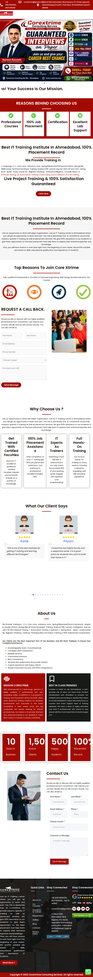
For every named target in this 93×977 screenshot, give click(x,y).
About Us (37, 900)
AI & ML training (72, 174)
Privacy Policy (36, 933)
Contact (36, 928)
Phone (74, 809)
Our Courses (36, 905)
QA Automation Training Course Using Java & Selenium (41, 174)
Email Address (57, 809)
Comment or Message (59, 835)
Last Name (76, 796)
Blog (34, 924)
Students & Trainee (37, 911)
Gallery (36, 919)
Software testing (8, 174)
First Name (55, 796)
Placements (38, 915)
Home (35, 896)
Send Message (11, 385)
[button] (55, 14)
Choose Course (57, 821)
